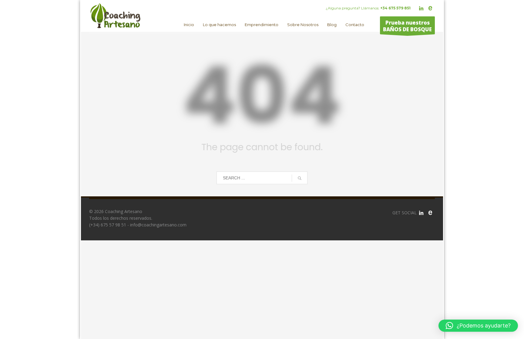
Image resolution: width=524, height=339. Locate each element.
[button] (478, 326)
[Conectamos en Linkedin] (421, 212)
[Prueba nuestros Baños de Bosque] (430, 212)
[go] (299, 178)
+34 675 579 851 (395, 8)
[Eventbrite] (430, 8)
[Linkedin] (421, 8)
